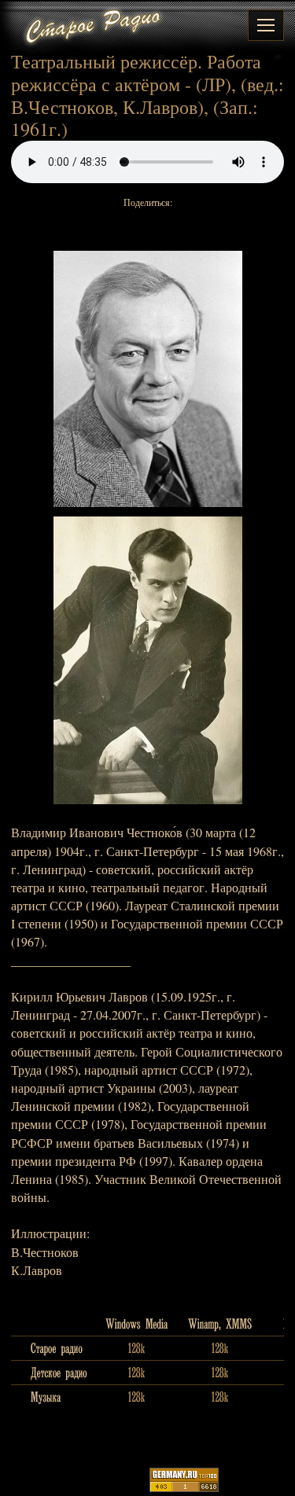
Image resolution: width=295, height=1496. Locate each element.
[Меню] (266, 25)
